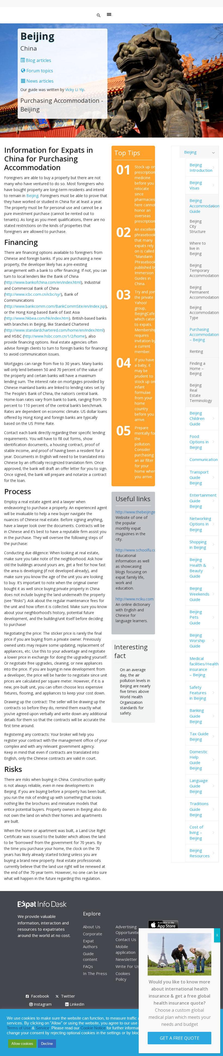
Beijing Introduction (201, 167)
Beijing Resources (200, 853)
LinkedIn (76, 1004)
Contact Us (126, 939)
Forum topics (39, 71)
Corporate (92, 933)
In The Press (95, 973)
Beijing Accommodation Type (204, 312)
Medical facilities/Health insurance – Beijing (204, 667)
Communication (204, 459)
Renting (196, 351)
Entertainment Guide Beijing (203, 500)
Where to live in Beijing (198, 248)
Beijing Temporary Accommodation (204, 270)
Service (42, 1028)
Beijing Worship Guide (197, 640)
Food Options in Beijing (199, 442)
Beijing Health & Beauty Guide (198, 568)
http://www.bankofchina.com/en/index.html (43, 282)
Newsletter (126, 959)
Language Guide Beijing (199, 786)
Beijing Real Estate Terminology (201, 392)
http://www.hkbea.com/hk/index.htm (37, 318)
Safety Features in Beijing (198, 692)
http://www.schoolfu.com (138, 550)
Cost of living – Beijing (196, 832)
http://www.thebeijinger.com (140, 512)
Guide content (90, 956)
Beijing (32, 195)
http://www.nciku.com (135, 599)
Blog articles (38, 60)
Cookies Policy (123, 976)
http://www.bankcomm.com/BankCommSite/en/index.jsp (55, 306)
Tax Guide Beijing (199, 736)
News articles (39, 81)
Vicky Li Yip (74, 89)
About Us (91, 926)
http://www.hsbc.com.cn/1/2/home (54, 336)
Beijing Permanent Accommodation (204, 292)
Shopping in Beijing (198, 544)
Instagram (42, 1004)
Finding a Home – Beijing (197, 368)
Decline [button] (47, 1044)
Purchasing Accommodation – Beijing (204, 334)
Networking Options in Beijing (200, 524)
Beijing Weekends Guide (199, 593)
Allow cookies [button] (22, 1044)
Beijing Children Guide (197, 418)
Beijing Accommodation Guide (204, 206)
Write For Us (128, 966)
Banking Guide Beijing (197, 716)
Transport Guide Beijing (199, 477)
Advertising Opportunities (129, 929)
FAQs (88, 966)
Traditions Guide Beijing (199, 809)
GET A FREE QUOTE (179, 1038)
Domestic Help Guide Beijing (198, 760)
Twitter (68, 996)
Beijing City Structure (198, 226)
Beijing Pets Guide (196, 617)
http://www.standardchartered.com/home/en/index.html (54, 330)
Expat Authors (90, 943)
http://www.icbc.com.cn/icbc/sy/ (33, 294)
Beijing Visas (196, 185)
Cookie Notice (93, 1028)
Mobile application (125, 949)
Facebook (40, 996)
